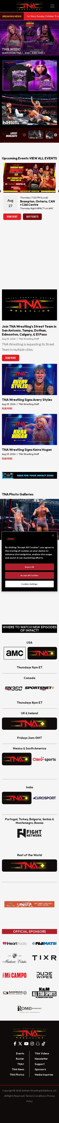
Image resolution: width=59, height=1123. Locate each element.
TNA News (18, 1069)
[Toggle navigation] (52, 6)
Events (20, 1053)
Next (55, 135)
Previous (24, 135)
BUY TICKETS (32, 216)
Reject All (29, 567)
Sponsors (40, 1069)
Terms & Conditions (36, 1095)
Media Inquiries (44, 1074)
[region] (29, 561)
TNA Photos (17, 1074)
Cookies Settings (29, 584)
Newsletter (41, 1058)
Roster (20, 1058)
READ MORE (10, 358)
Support (40, 1064)
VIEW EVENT (12, 216)
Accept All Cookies (29, 575)
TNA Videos (42, 1053)
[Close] (53, 535)
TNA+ (20, 1064)
